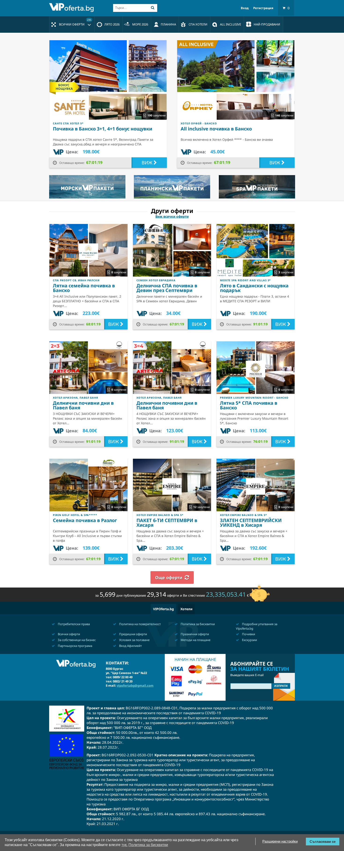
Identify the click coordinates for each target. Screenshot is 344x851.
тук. (124, 845)
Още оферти (168, 577)
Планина (168, 24)
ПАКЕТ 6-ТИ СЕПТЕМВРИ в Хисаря (166, 522)
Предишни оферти (132, 634)
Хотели (186, 609)
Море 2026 (140, 24)
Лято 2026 (112, 24)
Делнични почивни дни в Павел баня (83, 405)
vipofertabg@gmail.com (135, 685)
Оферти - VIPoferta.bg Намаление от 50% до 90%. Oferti (72, 7)
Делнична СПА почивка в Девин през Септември (166, 287)
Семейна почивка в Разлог (85, 520)
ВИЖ (148, 162)
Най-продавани (267, 24)
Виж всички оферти (172, 216)
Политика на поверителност (139, 624)
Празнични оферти (194, 634)
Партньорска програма (74, 646)
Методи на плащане (195, 640)
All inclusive (230, 24)
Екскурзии (249, 640)
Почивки (248, 634)
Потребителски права (73, 624)
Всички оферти (75, 22)
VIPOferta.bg (163, 609)
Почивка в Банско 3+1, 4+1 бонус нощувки (102, 129)
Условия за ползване (134, 640)
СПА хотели (198, 24)
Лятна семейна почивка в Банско (84, 287)
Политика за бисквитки (197, 624)
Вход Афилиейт (130, 646)
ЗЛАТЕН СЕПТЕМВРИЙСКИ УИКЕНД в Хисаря (251, 522)
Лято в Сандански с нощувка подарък (254, 287)
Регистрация (263, 8)
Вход (245, 8)
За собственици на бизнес (76, 640)
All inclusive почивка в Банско (216, 129)
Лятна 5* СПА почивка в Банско (248, 405)
